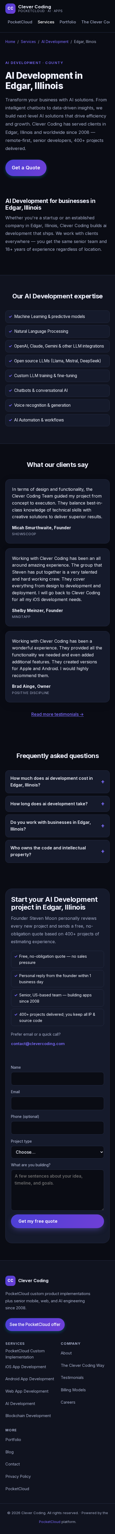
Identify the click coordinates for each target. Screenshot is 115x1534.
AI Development (54, 42)
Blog (9, 1452)
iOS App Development (25, 1366)
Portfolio (68, 22)
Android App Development (29, 1378)
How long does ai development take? (49, 803)
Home (10, 42)
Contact (12, 1464)
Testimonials (72, 1377)
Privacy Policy (18, 1476)
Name (16, 1067)
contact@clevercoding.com (38, 1043)
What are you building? (31, 1165)
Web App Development (26, 1391)
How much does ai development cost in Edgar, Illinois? (51, 781)
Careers (68, 1402)
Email (15, 1092)
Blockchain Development (28, 1415)
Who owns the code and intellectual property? (48, 851)
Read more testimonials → (57, 714)
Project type (21, 1141)
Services (46, 22)
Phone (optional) (25, 1116)
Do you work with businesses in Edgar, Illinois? (50, 826)
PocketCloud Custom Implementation (25, 1354)
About (66, 1353)
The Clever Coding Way (82, 1365)
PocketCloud (20, 22)
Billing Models (73, 1390)
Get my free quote (37, 1221)
